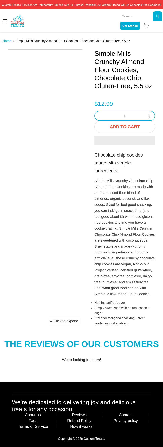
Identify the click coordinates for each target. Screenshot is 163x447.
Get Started (130, 25)
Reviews (79, 415)
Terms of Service (33, 426)
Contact (126, 415)
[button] (124, 140)
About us (33, 415)
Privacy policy (126, 420)
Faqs (33, 420)
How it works (81, 426)
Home (7, 41)
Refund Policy (79, 420)
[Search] (157, 16)
